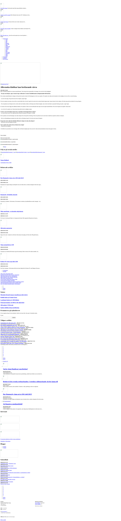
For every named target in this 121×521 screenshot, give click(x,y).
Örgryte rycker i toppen (5, 483)
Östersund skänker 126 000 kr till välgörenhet (12, 302)
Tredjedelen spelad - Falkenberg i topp (8, 463)
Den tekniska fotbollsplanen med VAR (9, 325)
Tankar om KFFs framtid (5, 15)
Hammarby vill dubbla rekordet (9, 194)
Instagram (16, 144)
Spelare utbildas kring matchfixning (10, 307)
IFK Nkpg (8, 52)
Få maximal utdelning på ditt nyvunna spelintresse (10, 439)
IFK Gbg (7, 44)
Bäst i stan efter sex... (5, 35)
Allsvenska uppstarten (6, 228)
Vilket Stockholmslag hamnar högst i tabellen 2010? (11, 282)
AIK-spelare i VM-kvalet (7, 305)
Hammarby (8, 46)
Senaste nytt (5, 361)
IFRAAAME (3, 519)
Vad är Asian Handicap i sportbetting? (15, 369)
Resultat (4, 271)
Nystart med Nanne (4, 21)
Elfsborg (7, 43)
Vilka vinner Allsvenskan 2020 (7, 273)
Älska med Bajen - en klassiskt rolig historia (12, 211)
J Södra (7, 48)
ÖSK (7, 54)
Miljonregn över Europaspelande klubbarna (10, 334)
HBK (7, 45)
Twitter (14, 141)
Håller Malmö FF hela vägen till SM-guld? (9, 277)
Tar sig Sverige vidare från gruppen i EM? (9, 279)
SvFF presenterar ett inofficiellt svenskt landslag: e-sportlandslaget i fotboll (15, 472)
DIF (6, 42)
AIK (6, 40)
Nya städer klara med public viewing (8, 479)
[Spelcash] (10, 421)
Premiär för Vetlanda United (6, 470)
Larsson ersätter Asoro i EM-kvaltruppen (9, 468)
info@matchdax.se (4, 511)
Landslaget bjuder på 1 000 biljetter (10, 300)
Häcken (7, 47)
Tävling (4, 446)
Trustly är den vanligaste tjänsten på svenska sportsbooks (13, 327)
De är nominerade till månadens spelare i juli (10, 338)
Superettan (5, 56)
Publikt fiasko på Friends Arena (9, 297)
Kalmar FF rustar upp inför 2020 (9, 261)
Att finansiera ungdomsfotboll (12, 404)
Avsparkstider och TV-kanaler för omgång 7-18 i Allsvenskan (14, 341)
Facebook (16, 139)
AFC (7, 39)
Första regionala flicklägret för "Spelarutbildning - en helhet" (13, 477)
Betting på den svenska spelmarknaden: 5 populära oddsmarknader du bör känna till (30, 381)
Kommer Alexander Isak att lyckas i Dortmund (10, 274)
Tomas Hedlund (37, 502)
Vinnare (4, 447)
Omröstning (5, 270)
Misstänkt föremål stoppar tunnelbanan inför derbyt (14, 295)
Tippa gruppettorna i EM (7, 244)
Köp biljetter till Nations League (7, 465)
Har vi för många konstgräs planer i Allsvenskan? (10, 283)
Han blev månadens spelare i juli (7, 336)
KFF (6, 50)
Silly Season (5, 59)
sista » (4, 289)
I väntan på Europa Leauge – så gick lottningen (11, 332)
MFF (7, 51)
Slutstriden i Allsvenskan (5, 441)
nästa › (4, 288)
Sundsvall (7, 53)
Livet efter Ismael (4, 8)
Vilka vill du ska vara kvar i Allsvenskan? (9, 275)
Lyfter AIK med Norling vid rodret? (8, 280)
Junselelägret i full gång (5, 474)
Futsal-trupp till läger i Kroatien (7, 481)
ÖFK (7, 55)
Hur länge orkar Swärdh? (6, 28)
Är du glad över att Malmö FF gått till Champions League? (12, 281)
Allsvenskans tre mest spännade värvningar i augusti (12, 329)
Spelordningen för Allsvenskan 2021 (8, 323)
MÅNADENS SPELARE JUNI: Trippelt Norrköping (12, 343)
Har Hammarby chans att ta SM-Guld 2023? (12, 178)
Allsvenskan (5, 38)
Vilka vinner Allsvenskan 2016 (7, 278)
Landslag (5, 57)
